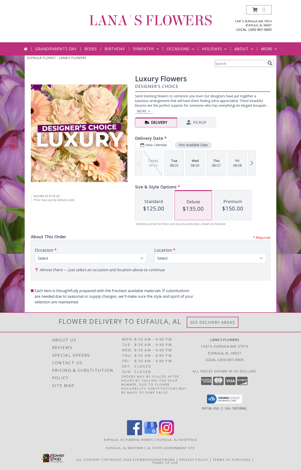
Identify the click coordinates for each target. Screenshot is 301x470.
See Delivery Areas (212, 322)
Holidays (212, 48)
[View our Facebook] (134, 434)
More (267, 48)
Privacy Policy (193, 460)
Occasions (178, 48)
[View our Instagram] (166, 434)
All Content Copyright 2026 (104, 460)
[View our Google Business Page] (150, 434)
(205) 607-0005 (260, 29)
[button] (259, 9)
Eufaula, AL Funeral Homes (128, 440)
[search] (270, 63)
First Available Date (193, 145)
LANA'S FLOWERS (150, 20)
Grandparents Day (56, 48)
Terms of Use (165, 463)
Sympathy (143, 48)
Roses (90, 48)
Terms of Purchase (232, 460)
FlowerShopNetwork (154, 460)
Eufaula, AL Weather (124, 448)
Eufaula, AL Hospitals (177, 440)
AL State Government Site (171, 448)
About (241, 48)
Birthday (115, 48)
